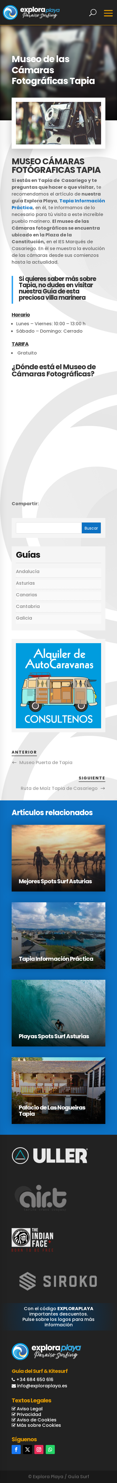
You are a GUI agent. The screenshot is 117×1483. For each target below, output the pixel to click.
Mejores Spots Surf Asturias (55, 881)
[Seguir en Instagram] (38, 1449)
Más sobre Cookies (38, 1425)
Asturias (25, 583)
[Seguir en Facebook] (16, 1449)
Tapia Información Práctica (56, 959)
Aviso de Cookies (36, 1420)
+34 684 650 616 (34, 1379)
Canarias (26, 594)
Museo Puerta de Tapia (45, 762)
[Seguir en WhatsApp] (50, 1449)
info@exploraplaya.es (42, 1386)
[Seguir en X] (27, 1449)
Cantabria (28, 606)
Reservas (92, 1454)
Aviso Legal (29, 1409)
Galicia (24, 618)
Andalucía (27, 571)
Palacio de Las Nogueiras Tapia (52, 1111)
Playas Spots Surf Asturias (54, 1036)
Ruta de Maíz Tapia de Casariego (59, 788)
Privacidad (28, 1414)
